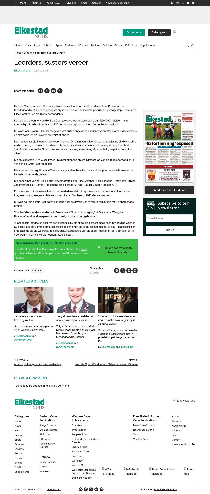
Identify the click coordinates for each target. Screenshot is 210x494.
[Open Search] (192, 45)
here (84, 249)
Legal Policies (54, 489)
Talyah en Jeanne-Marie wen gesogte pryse (74, 318)
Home (18, 52)
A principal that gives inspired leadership (37, 364)
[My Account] (187, 45)
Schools (28, 52)
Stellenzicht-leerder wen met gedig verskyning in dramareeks (117, 320)
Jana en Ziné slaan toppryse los (28, 318)
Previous (22, 360)
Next (132, 360)
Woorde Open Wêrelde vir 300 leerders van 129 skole (106, 364)
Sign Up (169, 230)
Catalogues (159, 32)
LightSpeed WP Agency (165, 489)
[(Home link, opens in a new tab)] (29, 404)
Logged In (39, 385)
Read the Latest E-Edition (169, 190)
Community (133, 32)
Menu (23, 2)
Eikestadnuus (22, 70)
